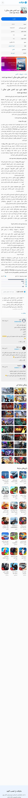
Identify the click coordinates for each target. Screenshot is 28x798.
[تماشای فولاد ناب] (20, 445)
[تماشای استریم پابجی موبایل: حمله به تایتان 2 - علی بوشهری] (8, 422)
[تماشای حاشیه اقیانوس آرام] (20, 453)
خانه (26, 74)
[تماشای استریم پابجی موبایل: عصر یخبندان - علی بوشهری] (20, 414)
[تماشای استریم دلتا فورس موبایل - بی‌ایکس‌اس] (8, 430)
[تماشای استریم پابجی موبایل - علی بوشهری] (20, 399)
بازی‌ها (21, 74)
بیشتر (24, 313)
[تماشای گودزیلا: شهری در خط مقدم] (8, 407)
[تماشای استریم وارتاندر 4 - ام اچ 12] (8, 461)
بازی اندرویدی (12, 46)
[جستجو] (2, 2)
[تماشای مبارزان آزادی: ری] (20, 430)
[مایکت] (23, 3)
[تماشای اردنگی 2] (8, 445)
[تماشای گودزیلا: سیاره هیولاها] (8, 391)
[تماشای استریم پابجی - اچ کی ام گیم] (20, 407)
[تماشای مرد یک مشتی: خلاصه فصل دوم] (20, 438)
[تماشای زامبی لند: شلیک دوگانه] (8, 438)
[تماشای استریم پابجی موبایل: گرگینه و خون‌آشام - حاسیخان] (20, 461)
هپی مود (13, 53)
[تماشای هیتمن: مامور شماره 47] (8, 399)
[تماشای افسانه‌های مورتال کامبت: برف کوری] (20, 422)
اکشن (13, 49)
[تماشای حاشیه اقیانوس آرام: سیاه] (8, 414)
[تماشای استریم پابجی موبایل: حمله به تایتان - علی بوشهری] (20, 391)
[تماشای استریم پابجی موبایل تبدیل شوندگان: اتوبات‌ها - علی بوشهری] (8, 453)
